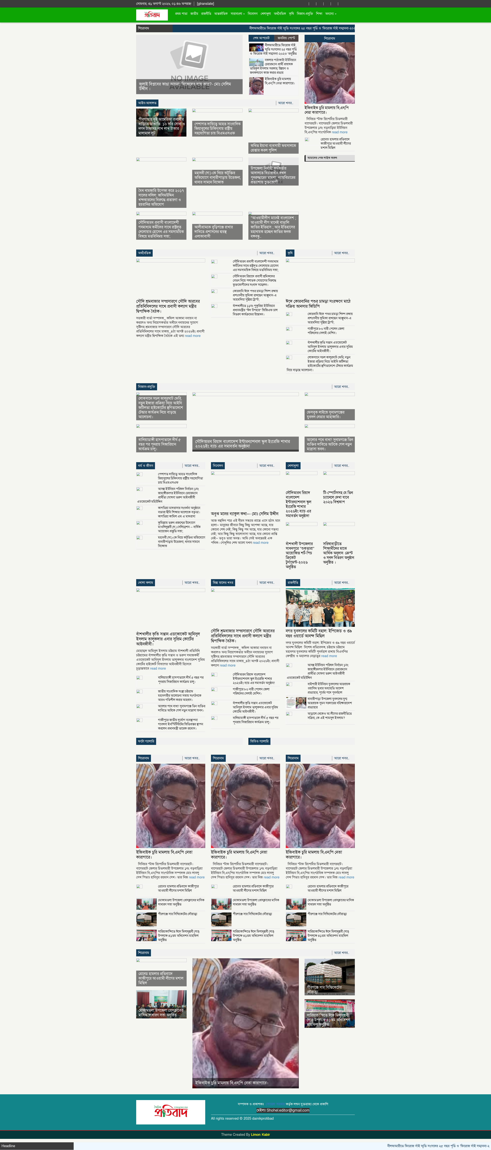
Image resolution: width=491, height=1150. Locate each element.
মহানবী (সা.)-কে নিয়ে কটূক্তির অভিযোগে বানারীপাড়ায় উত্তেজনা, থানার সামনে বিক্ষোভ (217, 178)
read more (340, 132)
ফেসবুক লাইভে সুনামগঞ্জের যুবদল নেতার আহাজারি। (325, 415)
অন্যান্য (329, 14)
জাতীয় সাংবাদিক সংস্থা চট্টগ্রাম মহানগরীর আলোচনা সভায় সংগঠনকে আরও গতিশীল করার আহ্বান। (179, 695)
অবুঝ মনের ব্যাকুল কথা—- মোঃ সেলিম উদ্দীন (244, 514)
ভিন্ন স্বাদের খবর (223, 582)
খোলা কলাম (145, 582)
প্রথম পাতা (181, 14)
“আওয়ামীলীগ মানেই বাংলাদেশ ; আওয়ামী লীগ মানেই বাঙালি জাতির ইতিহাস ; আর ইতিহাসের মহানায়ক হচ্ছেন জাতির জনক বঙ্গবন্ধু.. (273, 227)
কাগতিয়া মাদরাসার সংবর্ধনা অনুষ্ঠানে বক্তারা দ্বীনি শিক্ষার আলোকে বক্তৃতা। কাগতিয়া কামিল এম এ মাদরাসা (179, 512)
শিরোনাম (329, 38)
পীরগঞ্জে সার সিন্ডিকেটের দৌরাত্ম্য (177, 914)
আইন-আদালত (147, 103)
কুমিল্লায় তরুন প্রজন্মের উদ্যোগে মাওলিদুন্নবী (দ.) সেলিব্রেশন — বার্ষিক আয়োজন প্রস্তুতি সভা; (179, 527)
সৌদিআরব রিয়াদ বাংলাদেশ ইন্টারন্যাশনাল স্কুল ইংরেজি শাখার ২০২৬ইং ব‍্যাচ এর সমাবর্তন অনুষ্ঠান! (242, 444)
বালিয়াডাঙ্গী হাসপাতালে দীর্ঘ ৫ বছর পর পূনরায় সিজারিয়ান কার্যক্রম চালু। (159, 444)
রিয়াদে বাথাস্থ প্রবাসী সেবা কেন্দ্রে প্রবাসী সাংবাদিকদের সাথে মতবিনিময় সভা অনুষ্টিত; (184, 86)
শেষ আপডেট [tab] (261, 38)
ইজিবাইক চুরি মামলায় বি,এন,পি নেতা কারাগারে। (280, 81)
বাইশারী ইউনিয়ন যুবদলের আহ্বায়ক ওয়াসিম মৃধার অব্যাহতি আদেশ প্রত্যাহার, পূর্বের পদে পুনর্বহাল (329, 688)
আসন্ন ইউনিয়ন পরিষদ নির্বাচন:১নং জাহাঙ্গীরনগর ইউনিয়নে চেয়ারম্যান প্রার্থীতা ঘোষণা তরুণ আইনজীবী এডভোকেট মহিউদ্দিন (168, 495)
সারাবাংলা (237, 14)
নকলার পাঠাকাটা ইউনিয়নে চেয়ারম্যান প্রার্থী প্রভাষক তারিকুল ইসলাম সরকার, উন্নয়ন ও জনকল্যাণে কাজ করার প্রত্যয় (273, 66)
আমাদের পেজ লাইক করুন (322, 158)
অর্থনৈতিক (280, 14)
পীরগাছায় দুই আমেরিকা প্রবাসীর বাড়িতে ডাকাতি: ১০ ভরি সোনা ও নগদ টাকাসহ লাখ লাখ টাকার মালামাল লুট (161, 126)
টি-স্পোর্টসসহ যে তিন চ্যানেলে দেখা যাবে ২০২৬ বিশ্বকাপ (338, 497)
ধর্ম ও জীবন (145, 465)
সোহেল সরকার (275, 1104)
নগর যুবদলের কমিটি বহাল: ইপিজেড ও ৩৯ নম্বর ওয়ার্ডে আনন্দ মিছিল (319, 633)
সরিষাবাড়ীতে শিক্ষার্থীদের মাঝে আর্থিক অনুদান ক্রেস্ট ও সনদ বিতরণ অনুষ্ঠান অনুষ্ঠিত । (338, 553)
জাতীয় (194, 14)
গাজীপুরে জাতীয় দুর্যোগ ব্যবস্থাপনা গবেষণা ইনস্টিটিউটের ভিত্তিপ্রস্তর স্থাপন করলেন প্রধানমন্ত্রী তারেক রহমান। (180, 724)
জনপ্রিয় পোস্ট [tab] (286, 38)
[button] (144, 64)
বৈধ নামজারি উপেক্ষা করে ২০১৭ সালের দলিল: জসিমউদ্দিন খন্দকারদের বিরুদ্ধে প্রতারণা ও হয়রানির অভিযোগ (161, 197)
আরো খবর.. (286, 103)
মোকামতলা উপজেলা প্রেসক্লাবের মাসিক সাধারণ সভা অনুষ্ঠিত (181, 902)
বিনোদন (253, 14)
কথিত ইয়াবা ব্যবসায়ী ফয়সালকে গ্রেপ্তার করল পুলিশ (273, 148)
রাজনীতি (206, 14)
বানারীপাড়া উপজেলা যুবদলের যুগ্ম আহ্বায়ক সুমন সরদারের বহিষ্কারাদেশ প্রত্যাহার (330, 703)
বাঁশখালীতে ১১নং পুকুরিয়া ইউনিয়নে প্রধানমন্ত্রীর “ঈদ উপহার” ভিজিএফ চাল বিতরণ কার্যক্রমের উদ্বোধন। (255, 310)
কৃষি (291, 14)
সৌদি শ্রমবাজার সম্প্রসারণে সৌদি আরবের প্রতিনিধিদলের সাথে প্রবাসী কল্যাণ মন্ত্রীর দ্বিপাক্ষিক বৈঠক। (168, 306)
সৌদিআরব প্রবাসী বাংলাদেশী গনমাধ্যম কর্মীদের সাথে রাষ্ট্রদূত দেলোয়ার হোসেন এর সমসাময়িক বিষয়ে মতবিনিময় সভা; (161, 229)
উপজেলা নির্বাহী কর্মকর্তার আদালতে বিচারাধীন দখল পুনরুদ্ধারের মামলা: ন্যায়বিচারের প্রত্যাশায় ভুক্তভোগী (273, 175)
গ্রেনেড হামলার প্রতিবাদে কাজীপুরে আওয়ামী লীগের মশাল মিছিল (336, 143)
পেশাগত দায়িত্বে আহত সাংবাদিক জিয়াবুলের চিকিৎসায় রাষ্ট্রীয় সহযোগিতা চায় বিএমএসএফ (217, 129)
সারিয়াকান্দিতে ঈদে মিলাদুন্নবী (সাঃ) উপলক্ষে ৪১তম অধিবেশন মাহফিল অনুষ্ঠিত (178, 935)
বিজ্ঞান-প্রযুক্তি (305, 14)
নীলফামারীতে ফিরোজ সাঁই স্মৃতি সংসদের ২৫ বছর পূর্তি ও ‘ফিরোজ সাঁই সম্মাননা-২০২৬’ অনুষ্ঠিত (272, 28)
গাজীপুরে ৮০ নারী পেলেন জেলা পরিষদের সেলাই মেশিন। (326, 331)
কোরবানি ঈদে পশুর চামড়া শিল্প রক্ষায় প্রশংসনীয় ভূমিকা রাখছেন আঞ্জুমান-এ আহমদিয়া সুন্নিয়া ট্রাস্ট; (255, 295)
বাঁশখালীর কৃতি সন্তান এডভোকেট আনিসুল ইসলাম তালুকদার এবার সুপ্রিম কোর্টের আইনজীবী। (330, 346)
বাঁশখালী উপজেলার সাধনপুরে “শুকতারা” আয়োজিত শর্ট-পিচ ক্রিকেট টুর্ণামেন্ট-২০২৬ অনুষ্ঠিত (300, 555)
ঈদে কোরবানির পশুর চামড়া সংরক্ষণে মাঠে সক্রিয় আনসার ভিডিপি (318, 304)
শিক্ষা (319, 14)
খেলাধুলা (266, 14)
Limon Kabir (260, 1135)
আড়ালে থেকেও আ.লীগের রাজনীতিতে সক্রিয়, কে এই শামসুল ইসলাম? (330, 715)
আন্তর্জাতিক (221, 14)
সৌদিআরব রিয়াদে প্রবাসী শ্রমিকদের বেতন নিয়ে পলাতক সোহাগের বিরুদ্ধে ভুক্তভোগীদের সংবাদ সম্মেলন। (254, 280)
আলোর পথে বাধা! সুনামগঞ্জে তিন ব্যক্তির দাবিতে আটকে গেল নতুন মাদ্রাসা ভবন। (330, 444)
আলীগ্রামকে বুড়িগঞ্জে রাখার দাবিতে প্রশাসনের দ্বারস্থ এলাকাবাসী (213, 232)
